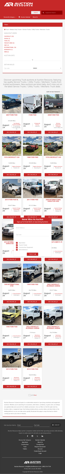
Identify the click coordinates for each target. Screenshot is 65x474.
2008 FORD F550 (53, 115)
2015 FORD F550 (11, 369)
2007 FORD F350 (11, 115)
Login (40, 453)
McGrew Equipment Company (58, 125)
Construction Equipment (20, 247)
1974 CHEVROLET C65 (11, 157)
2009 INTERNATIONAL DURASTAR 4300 (53, 200)
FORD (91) (7, 41)
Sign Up (31, 254)
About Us (35, 17)
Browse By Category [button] (9, 17)
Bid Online (11, 132)
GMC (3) (6, 45)
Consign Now (40, 444)
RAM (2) (6, 52)
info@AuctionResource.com (33, 466)
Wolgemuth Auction (37, 124)
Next (35, 395)
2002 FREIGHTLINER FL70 (53, 242)
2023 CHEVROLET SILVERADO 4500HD (53, 327)
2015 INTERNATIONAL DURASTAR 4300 (11, 242)
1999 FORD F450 (32, 284)
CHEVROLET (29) (9, 36)
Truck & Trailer (20, 245)
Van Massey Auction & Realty (16, 124)
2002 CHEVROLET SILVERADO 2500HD (53, 285)
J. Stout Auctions (58, 251)
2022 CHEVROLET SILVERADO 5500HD (32, 327)
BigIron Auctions (16, 166)
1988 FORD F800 (32, 157)
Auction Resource (19, 466)
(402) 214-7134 (46, 466)
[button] (47, 68)
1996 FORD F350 (11, 327)
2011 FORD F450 (32, 200)
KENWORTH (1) (8, 49)
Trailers (25, 449)
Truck (24, 446)
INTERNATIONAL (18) (10, 47)
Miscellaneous (20, 249)
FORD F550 (32, 115)
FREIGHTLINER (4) (9, 43)
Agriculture (20, 243)
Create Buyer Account (40, 451)
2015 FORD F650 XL (11, 200)
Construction (25, 444)
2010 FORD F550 (32, 369)
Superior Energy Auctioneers (16, 209)
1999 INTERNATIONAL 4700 (11, 285)
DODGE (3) (7, 38)
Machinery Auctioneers (37, 336)
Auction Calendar (40, 440)
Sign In (36, 12)
